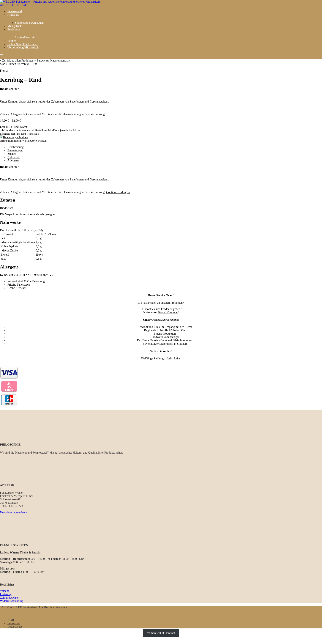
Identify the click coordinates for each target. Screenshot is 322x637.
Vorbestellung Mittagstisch (23, 47)
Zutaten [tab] (11, 153)
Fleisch (12, 63)
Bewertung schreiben (15, 137)
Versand (5, 590)
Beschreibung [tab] (15, 147)
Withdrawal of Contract (161, 633)
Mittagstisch (14, 26)
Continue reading (118, 192)
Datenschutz (14, 626)
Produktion (13, 29)
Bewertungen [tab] (15, 150)
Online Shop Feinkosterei (22, 44)
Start (2, 63)
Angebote (13, 14)
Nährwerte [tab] (13, 157)
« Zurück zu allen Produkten (17, 60)
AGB (10, 620)
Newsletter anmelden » (13, 512)
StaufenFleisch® (24, 37)
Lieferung (6, 594)
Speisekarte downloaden (29, 22)
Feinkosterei (14, 11)
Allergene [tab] (13, 160)
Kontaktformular (168, 312)
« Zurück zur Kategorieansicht (52, 60)
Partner (11, 40)
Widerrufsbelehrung (11, 601)
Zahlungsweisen (9, 597)
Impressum (13, 623)
